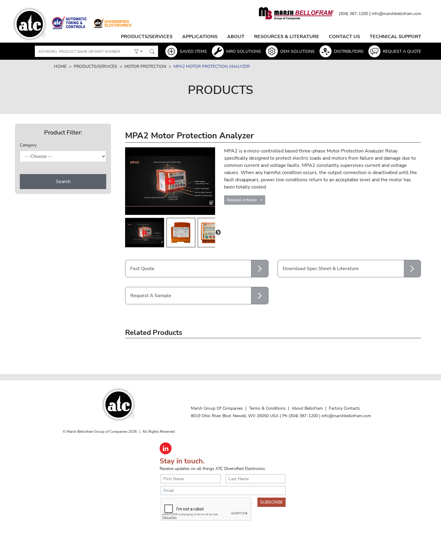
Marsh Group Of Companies (217, 408)
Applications (200, 36)
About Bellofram (307, 408)
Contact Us (344, 36)
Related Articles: (242, 200)
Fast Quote (142, 268)
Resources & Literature (286, 36)
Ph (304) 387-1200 (300, 416)
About (235, 36)
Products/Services (146, 36)
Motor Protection (145, 66)
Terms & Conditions (267, 408)
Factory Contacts (344, 408)
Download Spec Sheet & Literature (321, 268)
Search (63, 181)
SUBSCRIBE (271, 502)
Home (60, 66)
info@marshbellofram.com (396, 14)
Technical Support (395, 36)
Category (28, 145)
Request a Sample (150, 295)
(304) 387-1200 (353, 14)
